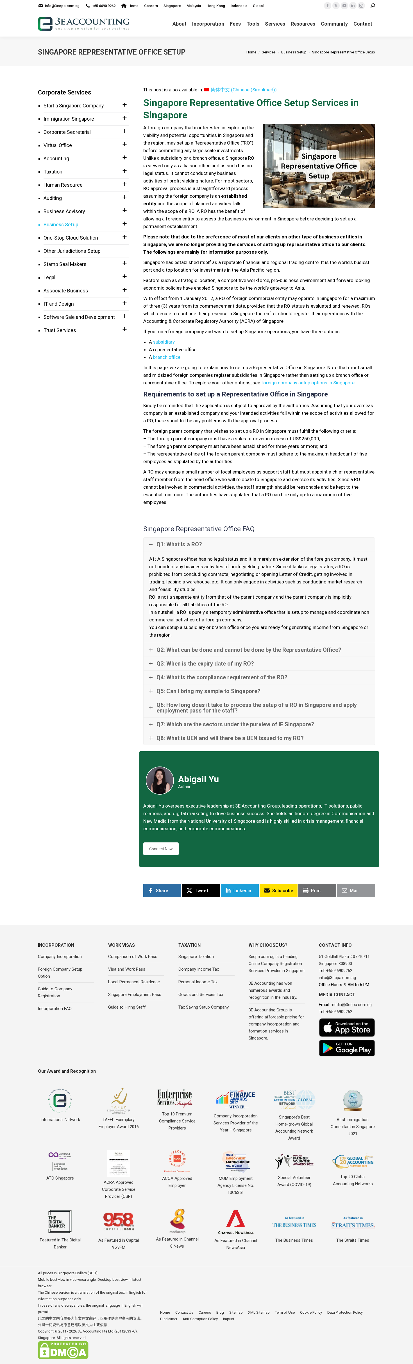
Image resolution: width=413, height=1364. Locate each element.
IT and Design (59, 304)
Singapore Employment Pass (134, 994)
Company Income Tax (198, 969)
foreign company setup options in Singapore (308, 382)
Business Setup (61, 224)
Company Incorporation (60, 956)
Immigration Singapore (69, 119)
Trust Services (60, 330)
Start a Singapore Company (74, 106)
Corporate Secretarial (67, 132)
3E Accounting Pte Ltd (96, 1331)
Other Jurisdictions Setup (72, 251)
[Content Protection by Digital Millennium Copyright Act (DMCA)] (63, 1358)
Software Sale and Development (79, 317)
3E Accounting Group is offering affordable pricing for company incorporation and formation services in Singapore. (276, 1024)
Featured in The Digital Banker (60, 1243)
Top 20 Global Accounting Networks (353, 1180)
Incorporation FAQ (55, 1008)
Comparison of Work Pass (132, 956)
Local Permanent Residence (134, 981)
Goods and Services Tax (200, 994)
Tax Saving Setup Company (203, 1007)
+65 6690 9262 (103, 6)
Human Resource (63, 185)
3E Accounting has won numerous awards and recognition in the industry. (273, 990)
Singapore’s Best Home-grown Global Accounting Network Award (294, 1128)
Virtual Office (58, 145)
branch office (166, 357)
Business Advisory (64, 211)
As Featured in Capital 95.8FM (118, 1244)
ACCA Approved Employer (177, 1182)
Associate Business (66, 291)
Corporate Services (64, 92)
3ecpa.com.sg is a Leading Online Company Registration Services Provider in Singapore (277, 963)
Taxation (53, 172)
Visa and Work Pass (126, 969)
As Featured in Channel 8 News (177, 1243)
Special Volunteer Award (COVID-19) (294, 1181)
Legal (49, 277)
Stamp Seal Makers (65, 264)
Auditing (53, 198)
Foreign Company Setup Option (60, 973)
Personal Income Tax (197, 981)
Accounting (56, 158)
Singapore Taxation (196, 956)
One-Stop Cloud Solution (71, 238)
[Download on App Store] (347, 1027)
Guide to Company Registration (55, 992)
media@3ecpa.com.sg (351, 1004)
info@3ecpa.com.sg (62, 6)
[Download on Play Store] (347, 1048)
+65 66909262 (339, 970)
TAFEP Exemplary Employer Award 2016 (119, 1123)
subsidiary (164, 342)
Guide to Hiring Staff (127, 1007)
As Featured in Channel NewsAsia (235, 1244)
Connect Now (161, 849)
